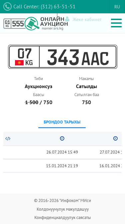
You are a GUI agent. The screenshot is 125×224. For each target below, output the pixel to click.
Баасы (38, 94)
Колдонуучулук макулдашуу (63, 209)
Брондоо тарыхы (62, 122)
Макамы (86, 78)
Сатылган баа (86, 94)
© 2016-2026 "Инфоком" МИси (62, 200)
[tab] (62, 122)
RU (117, 7)
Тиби (38, 78)
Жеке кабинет (87, 19)
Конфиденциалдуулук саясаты (62, 217)
